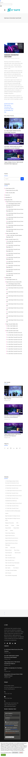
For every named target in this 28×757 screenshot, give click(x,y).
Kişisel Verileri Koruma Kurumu (11, 538)
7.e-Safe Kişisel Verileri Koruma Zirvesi (15, 311)
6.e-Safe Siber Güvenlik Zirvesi (13, 346)
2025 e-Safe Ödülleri (11, 328)
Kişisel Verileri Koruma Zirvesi (11, 540)
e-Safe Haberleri (8, 188)
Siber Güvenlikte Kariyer (10, 557)
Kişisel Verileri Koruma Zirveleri (12, 201)
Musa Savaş (16, 550)
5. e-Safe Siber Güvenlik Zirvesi (11, 505)
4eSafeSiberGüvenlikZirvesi (11, 500)
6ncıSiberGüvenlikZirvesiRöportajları (12, 510)
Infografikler (7, 197)
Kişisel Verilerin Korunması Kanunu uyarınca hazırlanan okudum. (11, 724)
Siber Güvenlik (11, 58)
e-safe (6, 58)
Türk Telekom (16, 567)
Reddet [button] (21, 752)
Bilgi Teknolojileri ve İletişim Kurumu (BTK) (12, 519)
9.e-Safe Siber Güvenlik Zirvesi (13, 353)
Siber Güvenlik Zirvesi (9, 560)
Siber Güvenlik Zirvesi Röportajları (12, 562)
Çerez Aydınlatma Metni (6, 752)
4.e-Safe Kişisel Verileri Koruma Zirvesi (15, 299)
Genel (6, 195)
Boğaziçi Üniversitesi (9, 522)
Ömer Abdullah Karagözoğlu (11, 575)
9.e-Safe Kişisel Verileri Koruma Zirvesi (15, 320)
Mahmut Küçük (8, 550)
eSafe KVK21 (16, 527)
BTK (17, 522)
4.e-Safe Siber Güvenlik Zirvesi (13, 341)
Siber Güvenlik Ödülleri (11, 233)
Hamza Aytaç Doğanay (10, 533)
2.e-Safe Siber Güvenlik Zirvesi (13, 337)
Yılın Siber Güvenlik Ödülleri (11, 570)
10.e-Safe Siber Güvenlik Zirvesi (14, 334)
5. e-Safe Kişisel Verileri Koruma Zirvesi (13, 503)
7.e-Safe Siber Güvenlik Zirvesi (13, 348)
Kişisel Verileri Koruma (10, 190)
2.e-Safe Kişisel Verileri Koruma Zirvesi (15, 291)
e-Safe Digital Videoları (11, 279)
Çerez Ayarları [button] (15, 752)
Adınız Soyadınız (8, 713)
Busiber (6, 525)
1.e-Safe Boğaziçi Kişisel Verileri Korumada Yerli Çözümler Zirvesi (12, 482)
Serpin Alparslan (8, 552)
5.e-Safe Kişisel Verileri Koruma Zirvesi (15, 303)
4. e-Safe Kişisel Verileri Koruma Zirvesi (13, 495)
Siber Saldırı (10, 108)
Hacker (11, 103)
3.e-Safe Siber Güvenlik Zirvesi (13, 339)
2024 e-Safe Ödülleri (11, 325)
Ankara (6, 513)
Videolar (7, 277)
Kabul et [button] (3, 754)
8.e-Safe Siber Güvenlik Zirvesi (13, 351)
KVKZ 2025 (12, 547)
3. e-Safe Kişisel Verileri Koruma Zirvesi (13, 490)
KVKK (5, 105)
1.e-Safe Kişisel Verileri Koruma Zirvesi (15, 287)
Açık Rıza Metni (14, 729)
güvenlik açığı (7, 103)
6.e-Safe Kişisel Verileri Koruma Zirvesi (15, 307)
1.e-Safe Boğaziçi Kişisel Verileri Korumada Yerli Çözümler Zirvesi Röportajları (13, 205)
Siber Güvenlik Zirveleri (11, 239)
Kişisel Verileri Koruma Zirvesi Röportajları (11, 544)
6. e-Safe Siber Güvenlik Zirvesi (11, 508)
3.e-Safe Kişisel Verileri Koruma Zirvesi (15, 295)
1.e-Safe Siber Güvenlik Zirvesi (13, 332)
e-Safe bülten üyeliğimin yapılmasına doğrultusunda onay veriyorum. (12, 729)
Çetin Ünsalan (8, 572)
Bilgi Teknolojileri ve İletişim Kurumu (12, 515)
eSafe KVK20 (8, 527)
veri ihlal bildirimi (7, 110)
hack (6, 530)
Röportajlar (7, 199)
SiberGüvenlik (17, 552)
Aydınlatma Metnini (9, 725)
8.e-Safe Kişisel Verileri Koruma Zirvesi (15, 316)
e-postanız (7, 718)
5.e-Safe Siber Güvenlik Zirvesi (13, 344)
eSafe (18, 525)
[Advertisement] (14, 33)
